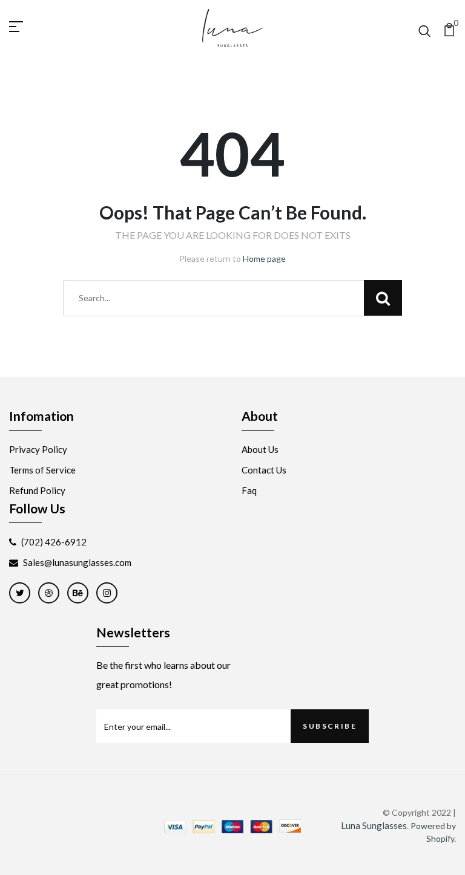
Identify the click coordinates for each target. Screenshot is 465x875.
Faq (249, 490)
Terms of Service (42, 469)
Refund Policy (37, 490)
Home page (264, 258)
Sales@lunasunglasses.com (77, 562)
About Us (260, 449)
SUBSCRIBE (330, 725)
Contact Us (264, 469)
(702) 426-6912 (54, 541)
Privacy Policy (38, 449)
